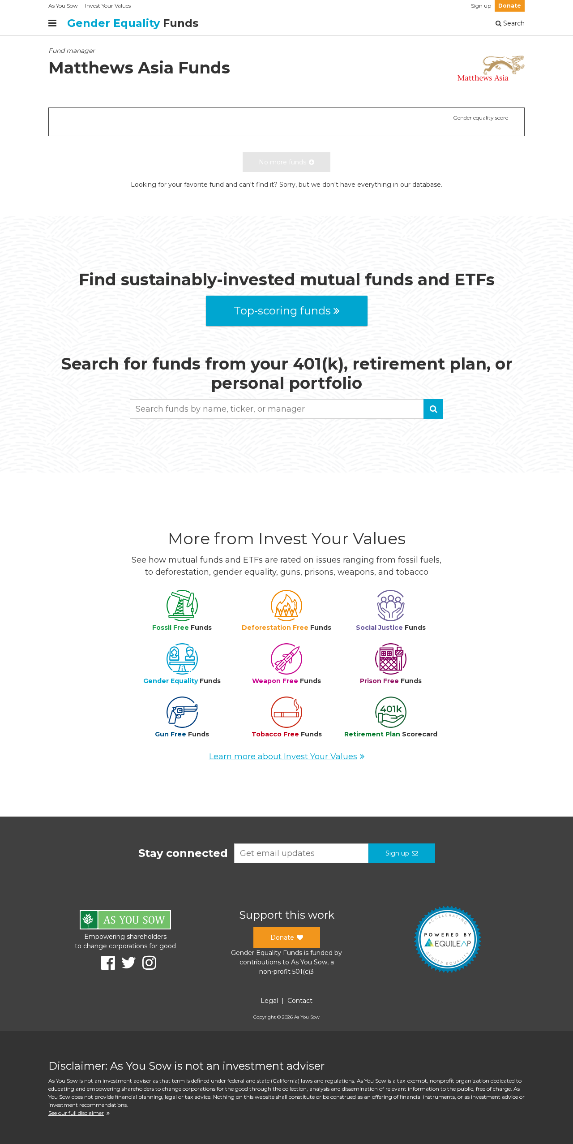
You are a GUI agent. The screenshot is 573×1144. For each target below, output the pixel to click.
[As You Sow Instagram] (146, 963)
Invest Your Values (108, 5)
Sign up (481, 5)
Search (513, 23)
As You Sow (63, 5)
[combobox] (286, 409)
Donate (509, 5)
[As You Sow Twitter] (125, 963)
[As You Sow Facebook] (105, 963)
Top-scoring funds (282, 310)
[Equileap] (447, 941)
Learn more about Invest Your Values (283, 756)
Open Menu (52, 23)
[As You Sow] (125, 921)
